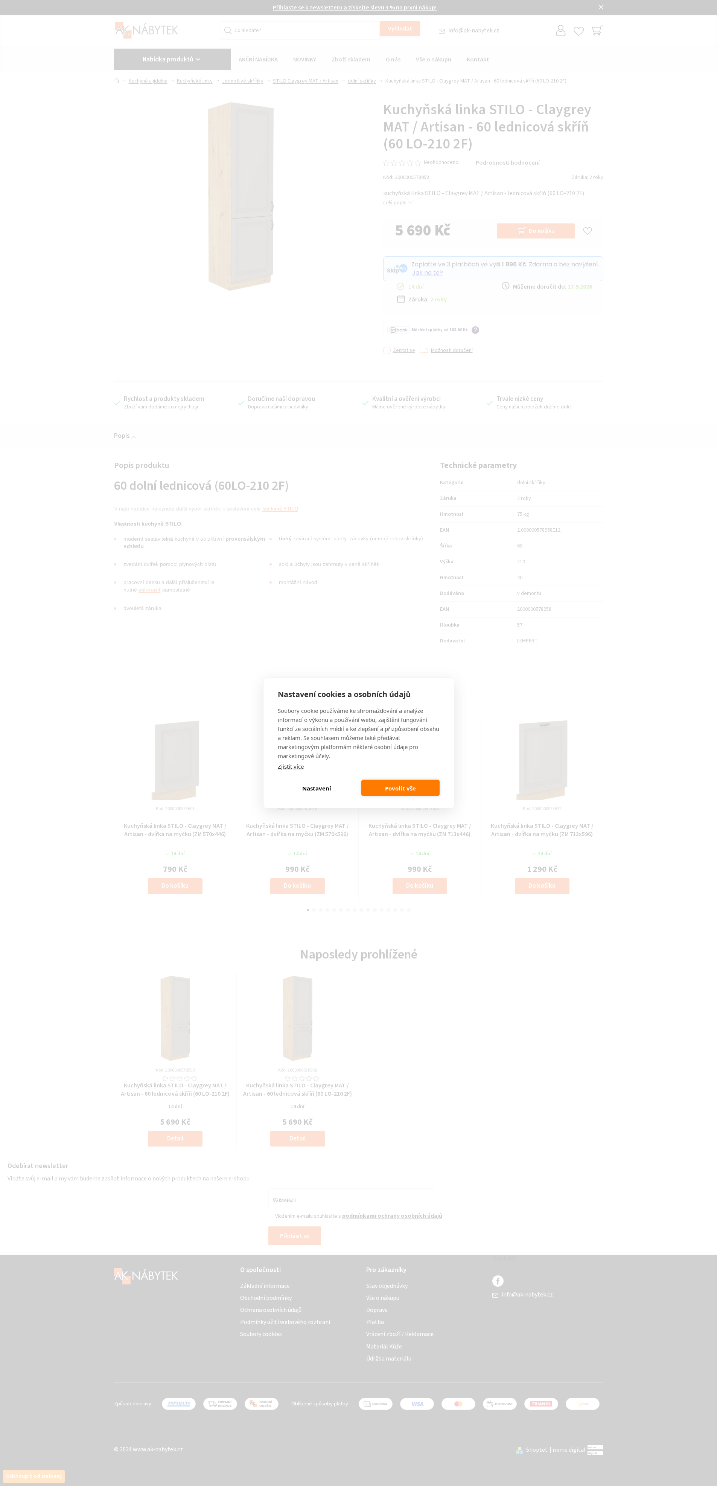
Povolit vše (400, 788)
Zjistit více (291, 766)
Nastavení (316, 788)
